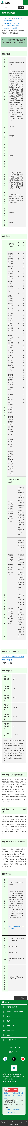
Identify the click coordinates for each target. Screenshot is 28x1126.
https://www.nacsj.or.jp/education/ (16, 927)
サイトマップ (12, 1047)
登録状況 (6, 28)
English (21, 7)
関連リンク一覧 (12, 1052)
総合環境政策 (8, 21)
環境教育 (14, 28)
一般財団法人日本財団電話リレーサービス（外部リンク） (13, 1111)
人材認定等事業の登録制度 (11, 25)
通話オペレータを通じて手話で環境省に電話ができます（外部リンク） (13, 1095)
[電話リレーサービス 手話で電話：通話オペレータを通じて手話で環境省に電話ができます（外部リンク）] (14, 1090)
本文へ (6, 7)
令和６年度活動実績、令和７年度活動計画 (13, 658)
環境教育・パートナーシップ (12, 23)
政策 (10, 18)
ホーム (4, 18)
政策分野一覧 (18, 18)
